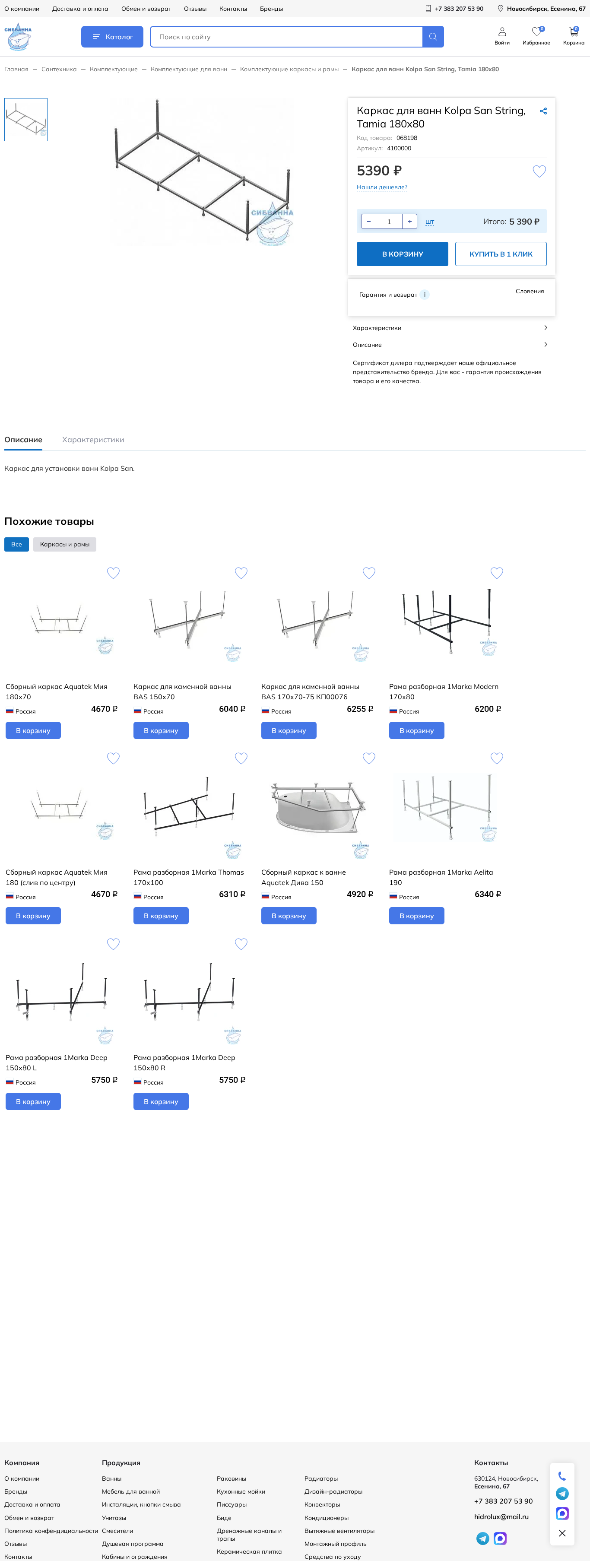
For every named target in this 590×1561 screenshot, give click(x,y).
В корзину (402, 254)
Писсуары (232, 1504)
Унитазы (114, 1518)
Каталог (119, 36)
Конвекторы (322, 1504)
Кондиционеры (327, 1518)
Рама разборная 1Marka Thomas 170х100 (188, 877)
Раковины (231, 1478)
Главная (16, 69)
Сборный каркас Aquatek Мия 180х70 (57, 691)
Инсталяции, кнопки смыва (141, 1504)
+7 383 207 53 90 (503, 1501)
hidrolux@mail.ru (501, 1516)
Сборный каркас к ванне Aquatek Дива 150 (303, 877)
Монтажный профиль (336, 1544)
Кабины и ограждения (135, 1557)
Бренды (271, 9)
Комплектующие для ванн (189, 69)
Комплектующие (114, 69)
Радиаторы (321, 1478)
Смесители (117, 1531)
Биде (224, 1518)
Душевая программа (133, 1544)
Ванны (111, 1478)
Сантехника (59, 69)
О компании (21, 9)
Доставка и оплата (80, 9)
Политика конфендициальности (51, 1531)
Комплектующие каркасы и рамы (289, 69)
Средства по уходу (333, 1557)
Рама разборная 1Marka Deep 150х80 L (57, 1062)
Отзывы (195, 9)
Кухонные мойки (241, 1491)
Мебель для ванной (131, 1491)
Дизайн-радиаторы (333, 1491)
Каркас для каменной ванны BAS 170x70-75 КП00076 (310, 691)
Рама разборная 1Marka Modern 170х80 (443, 691)
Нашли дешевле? (382, 187)
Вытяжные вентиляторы (339, 1531)
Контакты (233, 9)
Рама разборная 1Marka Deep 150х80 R (184, 1062)
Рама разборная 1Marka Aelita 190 (441, 877)
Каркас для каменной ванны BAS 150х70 (182, 691)
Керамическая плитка (249, 1551)
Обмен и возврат (146, 9)
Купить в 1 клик (501, 254)
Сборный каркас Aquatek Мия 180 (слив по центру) (57, 877)
